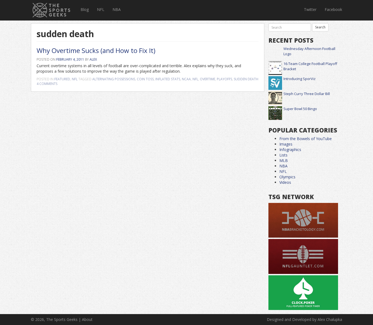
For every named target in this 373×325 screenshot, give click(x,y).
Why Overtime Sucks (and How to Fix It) (96, 50)
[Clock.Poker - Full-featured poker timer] (303, 293)
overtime (207, 79)
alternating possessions (113, 79)
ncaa (186, 79)
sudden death (246, 79)
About (87, 319)
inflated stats (167, 79)
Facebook (333, 9)
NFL (100, 9)
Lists (283, 155)
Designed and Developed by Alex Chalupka (304, 319)
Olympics (287, 176)
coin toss (145, 79)
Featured (62, 79)
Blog (85, 9)
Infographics (290, 149)
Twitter (310, 9)
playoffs (224, 79)
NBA (117, 9)
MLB (283, 160)
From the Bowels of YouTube (305, 138)
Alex (93, 59)
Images (285, 144)
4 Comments (47, 83)
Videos (285, 182)
